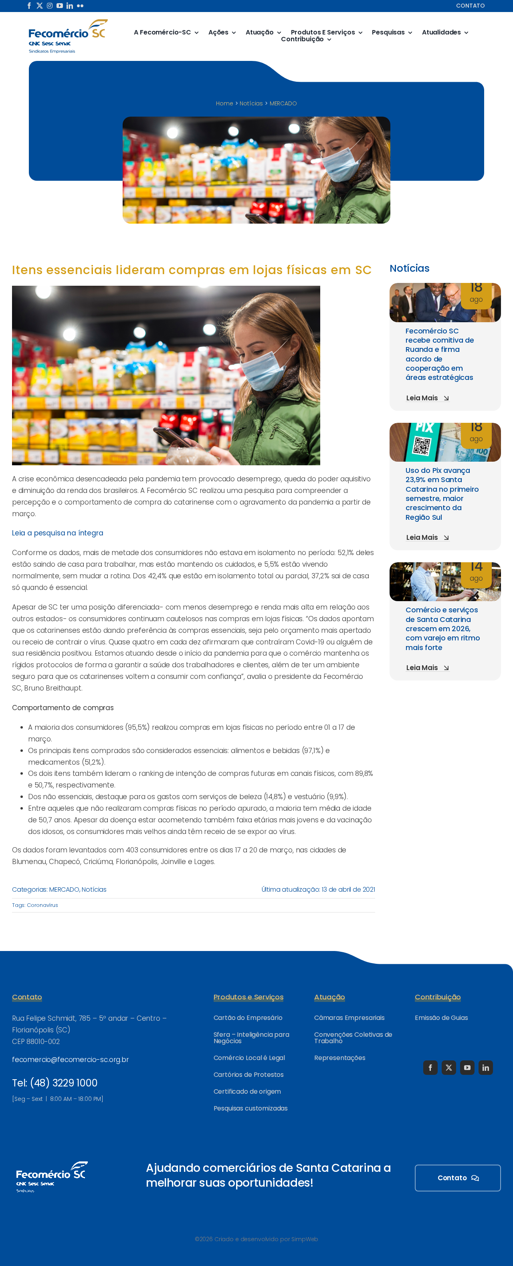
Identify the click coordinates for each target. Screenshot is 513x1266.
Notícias (94, 889)
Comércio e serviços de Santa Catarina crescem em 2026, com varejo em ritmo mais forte (443, 628)
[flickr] (80, 5)
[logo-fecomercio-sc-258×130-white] (52, 1160)
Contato (470, 6)
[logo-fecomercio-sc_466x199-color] (68, 21)
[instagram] (50, 5)
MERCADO (64, 889)
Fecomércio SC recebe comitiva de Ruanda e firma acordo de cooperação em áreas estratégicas (440, 354)
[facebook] (29, 5)
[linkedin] (70, 5)
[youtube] (60, 5)
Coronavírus (42, 905)
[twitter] (39, 5)
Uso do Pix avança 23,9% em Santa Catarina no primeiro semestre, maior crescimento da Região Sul (442, 493)
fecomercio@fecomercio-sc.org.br (70, 1059)
